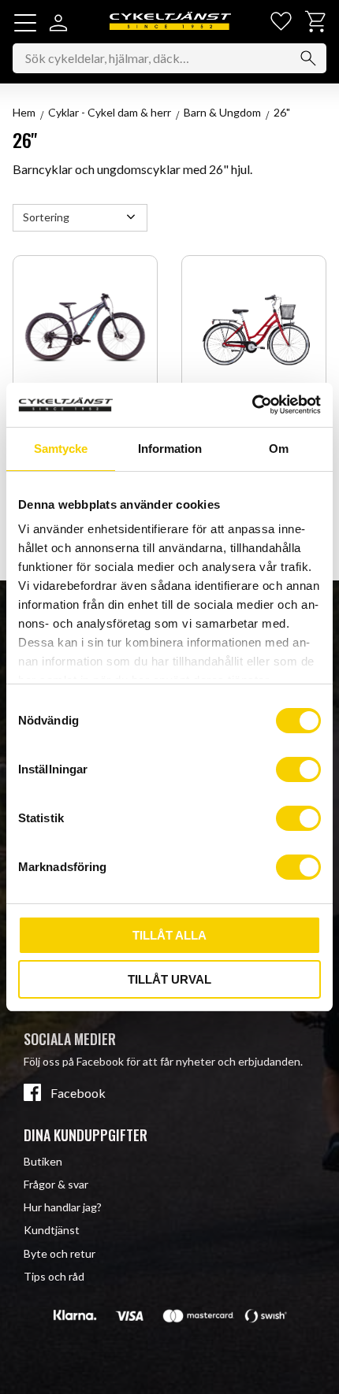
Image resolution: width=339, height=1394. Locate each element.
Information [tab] (170, 448)
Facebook (78, 1093)
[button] (25, 23)
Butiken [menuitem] (43, 1161)
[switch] (298, 769)
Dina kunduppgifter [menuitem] (85, 1135)
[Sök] (308, 58)
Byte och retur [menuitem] (59, 1253)
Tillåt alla (169, 935)
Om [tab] (279, 448)
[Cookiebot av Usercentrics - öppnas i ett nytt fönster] (252, 405)
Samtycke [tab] (61, 448)
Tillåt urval (169, 979)
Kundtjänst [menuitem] (52, 1229)
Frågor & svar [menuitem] (56, 1184)
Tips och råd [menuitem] (54, 1276)
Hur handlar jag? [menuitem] (63, 1207)
